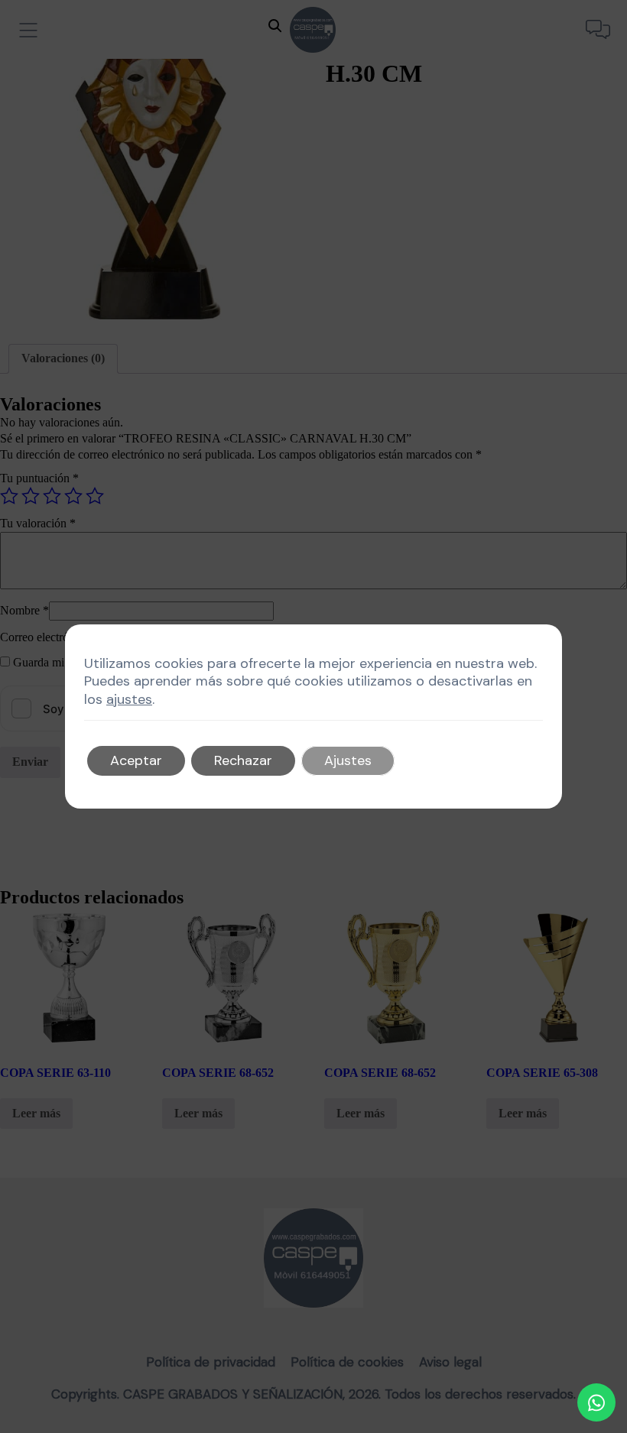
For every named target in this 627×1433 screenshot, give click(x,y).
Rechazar (243, 760)
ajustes (129, 699)
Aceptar (136, 760)
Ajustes (348, 760)
